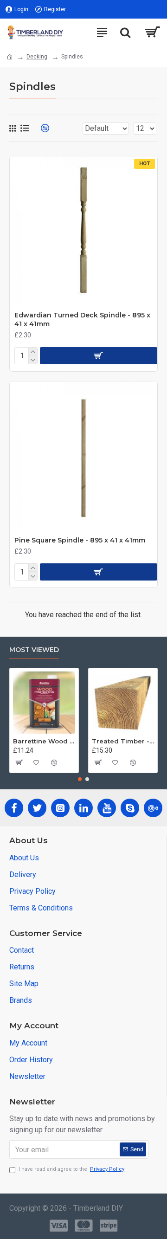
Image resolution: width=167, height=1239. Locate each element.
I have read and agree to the (71, 1169)
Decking (36, 56)
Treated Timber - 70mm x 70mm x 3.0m (123, 741)
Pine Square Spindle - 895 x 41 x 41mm (79, 540)
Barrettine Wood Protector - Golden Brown (44, 741)
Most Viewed (34, 650)
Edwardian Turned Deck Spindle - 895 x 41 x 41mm (82, 319)
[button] (80, 779)
